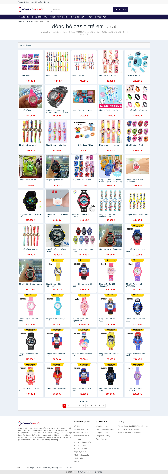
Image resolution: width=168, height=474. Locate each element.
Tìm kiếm (121, 9)
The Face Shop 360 (42, 468)
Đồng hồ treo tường (98, 17)
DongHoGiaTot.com (80, 472)
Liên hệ (46, 2)
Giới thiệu (38, 2)
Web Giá (62, 468)
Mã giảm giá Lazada (81, 455)
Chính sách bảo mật (80, 429)
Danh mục (29, 2)
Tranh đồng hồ (101, 439)
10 (99, 406)
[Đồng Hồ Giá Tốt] (29, 423)
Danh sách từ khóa (80, 449)
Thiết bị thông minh (59, 17)
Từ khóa (29, 21)
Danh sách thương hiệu (82, 442)
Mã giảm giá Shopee (81, 458)
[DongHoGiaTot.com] (31, 9)
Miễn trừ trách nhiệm (81, 436)
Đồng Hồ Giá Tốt (95, 472)
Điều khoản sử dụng (80, 432)
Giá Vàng (54, 468)
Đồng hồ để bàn (78, 17)
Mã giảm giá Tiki (79, 452)
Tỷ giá (32, 468)
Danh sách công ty (80, 445)
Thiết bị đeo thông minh (104, 429)
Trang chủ (21, 2)
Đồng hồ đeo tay (39, 17)
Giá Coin (69, 468)
